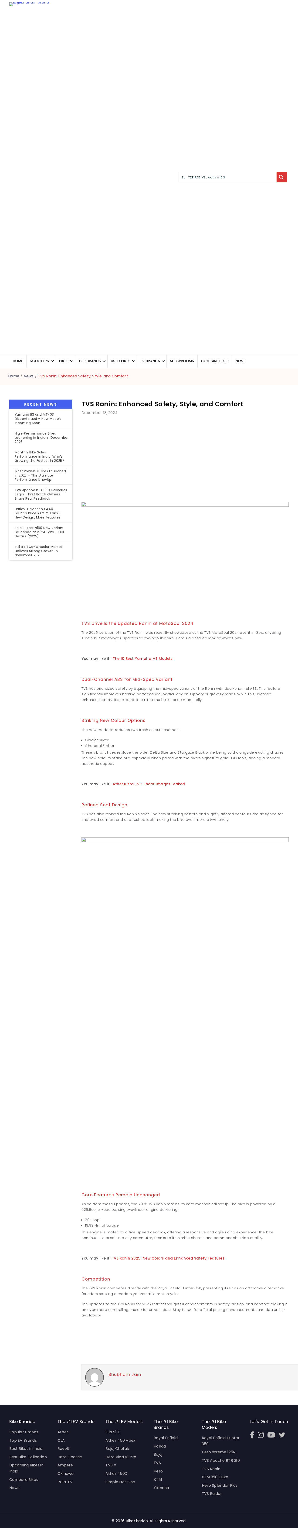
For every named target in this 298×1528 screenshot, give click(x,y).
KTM (158, 1479)
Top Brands (89, 361)
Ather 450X (116, 1473)
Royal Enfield (166, 1438)
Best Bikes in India (26, 1448)
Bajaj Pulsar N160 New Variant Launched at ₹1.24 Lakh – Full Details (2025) (39, 532)
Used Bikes (120, 361)
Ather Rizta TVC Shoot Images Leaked (149, 784)
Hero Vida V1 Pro (120, 1457)
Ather (63, 1432)
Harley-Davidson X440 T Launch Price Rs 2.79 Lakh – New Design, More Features (38, 513)
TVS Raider (212, 1493)
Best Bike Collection (28, 1457)
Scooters (39, 361)
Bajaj (158, 1454)
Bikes (64, 361)
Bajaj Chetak (117, 1448)
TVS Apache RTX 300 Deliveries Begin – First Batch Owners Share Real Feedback (41, 494)
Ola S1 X (112, 1432)
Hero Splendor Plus (219, 1485)
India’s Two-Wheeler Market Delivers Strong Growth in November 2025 (38, 550)
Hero (158, 1471)
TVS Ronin (211, 1469)
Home (18, 361)
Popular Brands (23, 1432)
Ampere (65, 1465)
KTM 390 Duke (215, 1477)
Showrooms (182, 361)
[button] (52, 361)
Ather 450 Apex (120, 1440)
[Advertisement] (40, 641)
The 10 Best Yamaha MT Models (143, 658)
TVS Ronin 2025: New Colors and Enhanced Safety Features (168, 1258)
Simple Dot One (120, 1482)
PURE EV (65, 1482)
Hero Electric (70, 1457)
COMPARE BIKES (215, 361)
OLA (61, 1440)
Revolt (64, 1448)
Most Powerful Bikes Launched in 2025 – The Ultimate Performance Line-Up (40, 475)
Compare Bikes (23, 1479)
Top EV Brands (23, 1440)
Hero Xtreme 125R (219, 1452)
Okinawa (66, 1473)
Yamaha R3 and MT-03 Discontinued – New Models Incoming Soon (38, 418)
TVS (157, 1462)
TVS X (110, 1465)
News (240, 361)
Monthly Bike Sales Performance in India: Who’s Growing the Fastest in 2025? (39, 456)
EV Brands (150, 361)
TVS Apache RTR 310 (221, 1460)
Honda (160, 1446)
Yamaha (161, 1487)
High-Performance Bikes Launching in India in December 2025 (42, 437)
